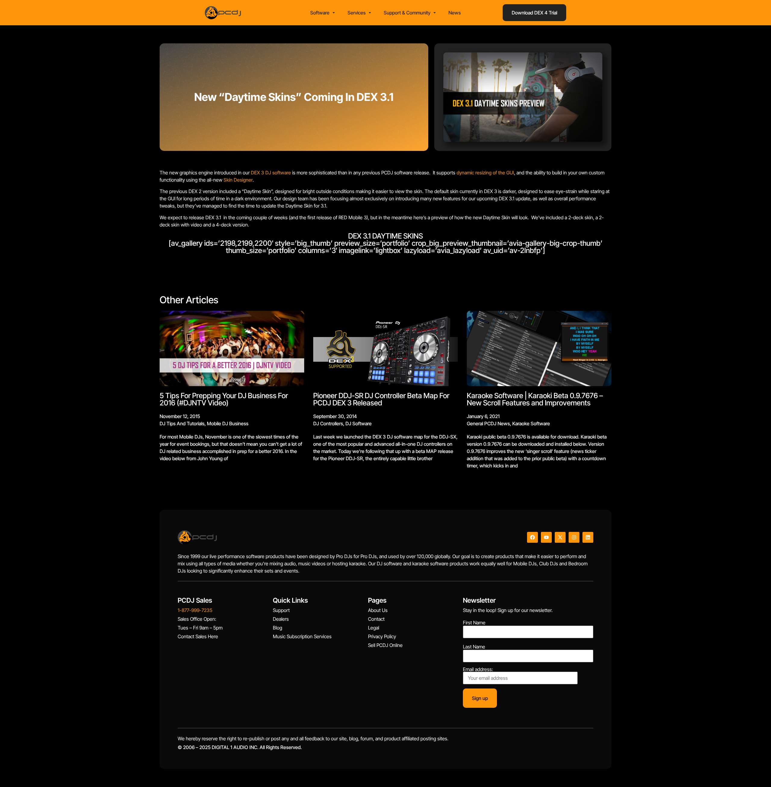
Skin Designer (238, 180)
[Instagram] (574, 537)
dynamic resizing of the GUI (485, 173)
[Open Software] (334, 12)
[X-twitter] (560, 537)
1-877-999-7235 (195, 610)
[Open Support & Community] (434, 12)
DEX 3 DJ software (271, 173)
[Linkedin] (587, 537)
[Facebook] (532, 537)
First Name (474, 622)
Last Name (474, 646)
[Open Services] (370, 12)
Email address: (478, 669)
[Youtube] (546, 537)
